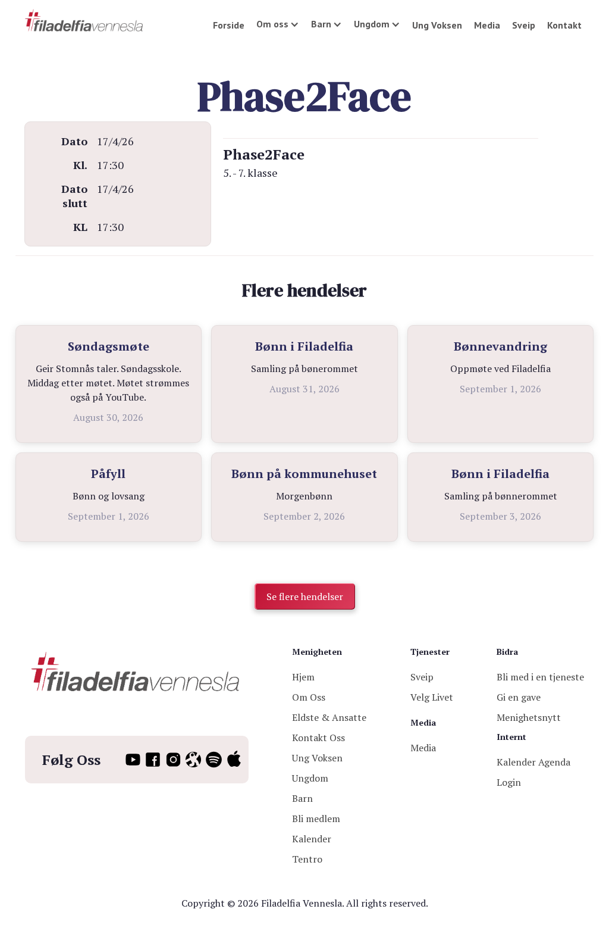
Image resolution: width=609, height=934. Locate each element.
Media (487, 25)
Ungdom (310, 778)
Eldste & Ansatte (329, 717)
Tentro (307, 859)
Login (509, 782)
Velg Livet (431, 697)
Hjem (303, 676)
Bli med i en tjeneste (540, 676)
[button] (277, 24)
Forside (228, 25)
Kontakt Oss (318, 737)
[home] (84, 21)
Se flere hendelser (304, 596)
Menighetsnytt (529, 717)
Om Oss (308, 697)
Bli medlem (316, 818)
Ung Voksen (437, 25)
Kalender (311, 838)
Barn (302, 798)
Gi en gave (519, 697)
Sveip (523, 25)
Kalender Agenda (533, 762)
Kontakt (564, 25)
